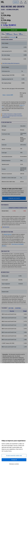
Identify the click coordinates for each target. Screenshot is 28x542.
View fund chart (5, 227)
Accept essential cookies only (14, 455)
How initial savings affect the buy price (10, 63)
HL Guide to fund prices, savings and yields (12, 113)
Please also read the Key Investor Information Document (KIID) (12, 116)
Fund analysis (21, 34)
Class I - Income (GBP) (8, 94)
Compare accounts (14, 198)
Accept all (14, 459)
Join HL (16, 2)
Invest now (14, 30)
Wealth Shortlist (7, 234)
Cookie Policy (8, 451)
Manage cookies (14, 464)
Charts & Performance (9, 34)
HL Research (16, 34)
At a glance (3, 34)
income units (12, 37)
